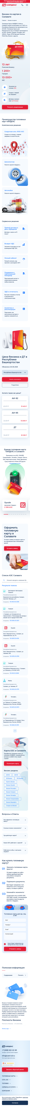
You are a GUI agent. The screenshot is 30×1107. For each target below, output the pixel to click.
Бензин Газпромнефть (12, 799)
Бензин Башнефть (11, 802)
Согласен (15, 1103)
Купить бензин (10, 782)
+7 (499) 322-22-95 (9, 1050)
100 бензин (20, 778)
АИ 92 (8, 775)
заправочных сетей (14, 463)
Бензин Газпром (10, 792)
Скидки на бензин (11, 805)
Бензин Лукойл (10, 785)
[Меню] (27, 5)
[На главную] (9, 5)
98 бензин (9, 778)
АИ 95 (16, 775)
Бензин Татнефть (11, 795)
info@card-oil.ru (8, 1056)
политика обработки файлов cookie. (15, 1098)
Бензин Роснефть (11, 788)
